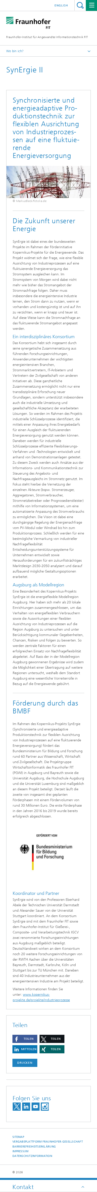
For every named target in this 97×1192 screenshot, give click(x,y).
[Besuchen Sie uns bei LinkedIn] (26, 1107)
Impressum (20, 1151)
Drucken (25, 1062)
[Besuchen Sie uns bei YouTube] (36, 1107)
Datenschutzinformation (32, 1156)
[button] (24, 1039)
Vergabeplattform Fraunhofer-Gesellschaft (47, 1141)
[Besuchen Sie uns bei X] (17, 1107)
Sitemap (18, 1137)
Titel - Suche (80, 5)
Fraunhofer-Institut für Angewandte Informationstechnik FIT (47, 37)
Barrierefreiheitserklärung (34, 1146)
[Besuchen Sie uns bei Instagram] (45, 1107)
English (61, 5)
